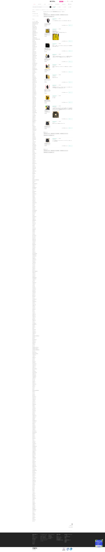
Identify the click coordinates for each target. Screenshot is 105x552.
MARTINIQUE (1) (34, 339)
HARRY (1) (33, 405)
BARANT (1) (33, 462)
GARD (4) (33, 196)
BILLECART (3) (34, 235)
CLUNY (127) (34, 30)
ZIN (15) (33, 74)
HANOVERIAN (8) (34, 112)
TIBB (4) (33, 182)
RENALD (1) (33, 433)
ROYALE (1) (33, 409)
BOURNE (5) (33, 173)
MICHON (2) (33, 296)
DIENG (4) (33, 192)
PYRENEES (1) (34, 376)
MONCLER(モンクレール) (47, 133)
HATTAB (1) (33, 442)
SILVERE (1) (33, 514)
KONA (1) (33, 460)
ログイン (65, 1)
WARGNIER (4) (34, 191)
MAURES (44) (34, 41)
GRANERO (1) (34, 457)
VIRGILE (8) (33, 116)
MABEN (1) (33, 508)
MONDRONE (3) (34, 254)
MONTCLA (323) (34, 26)
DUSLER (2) (33, 290)
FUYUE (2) (33, 286)
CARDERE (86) (34, 31)
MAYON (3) (33, 243)
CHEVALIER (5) (34, 149)
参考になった (70, 25)
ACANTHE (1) (34, 448)
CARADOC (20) (34, 65)
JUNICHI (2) (33, 268)
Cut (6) (33, 140)
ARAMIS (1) (33, 381)
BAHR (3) (33, 225)
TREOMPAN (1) (34, 509)
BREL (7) (33, 125)
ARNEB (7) (33, 134)
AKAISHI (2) (33, 287)
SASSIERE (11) (34, 92)
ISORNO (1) (33, 429)
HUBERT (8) (33, 117)
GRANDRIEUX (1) (34, 446)
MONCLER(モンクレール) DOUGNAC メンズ (49, 16)
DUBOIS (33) (34, 49)
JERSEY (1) (33, 367)
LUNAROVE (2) (34, 282)
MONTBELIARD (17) (34, 69)
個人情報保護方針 (34, 549)
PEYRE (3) (33, 257)
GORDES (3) (33, 258)
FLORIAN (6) (33, 148)
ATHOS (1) (33, 424)
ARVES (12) (33, 88)
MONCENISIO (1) (34, 432)
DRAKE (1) (33, 423)
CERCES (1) (33, 441)
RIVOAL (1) (33, 386)
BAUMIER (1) (34, 342)
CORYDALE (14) (34, 78)
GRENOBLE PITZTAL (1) (35, 347)
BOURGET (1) (34, 465)
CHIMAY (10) (34, 102)
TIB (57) (33, 36)
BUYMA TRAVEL (50, 536)
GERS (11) (33, 96)
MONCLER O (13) (34, 82)
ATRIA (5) (33, 169)
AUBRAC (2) (33, 305)
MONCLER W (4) (34, 202)
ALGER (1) (33, 358)
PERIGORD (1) (34, 375)
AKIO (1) (33, 518)
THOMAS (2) (33, 333)
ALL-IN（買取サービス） (50, 537)
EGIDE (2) (33, 325)
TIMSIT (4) (33, 186)
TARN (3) (33, 215)
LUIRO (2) (33, 285)
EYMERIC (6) (34, 144)
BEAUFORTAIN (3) (34, 253)
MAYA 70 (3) (33, 263)
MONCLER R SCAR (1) (35, 353)
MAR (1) (33, 389)
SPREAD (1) (33, 517)
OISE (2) (33, 310)
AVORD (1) (33, 418)
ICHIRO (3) (33, 248)
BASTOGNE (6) (34, 145)
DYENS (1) (33, 394)
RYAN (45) (33, 40)
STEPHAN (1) (34, 410)
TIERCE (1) (33, 385)
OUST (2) (33, 281)
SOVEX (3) (33, 234)
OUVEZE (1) (33, 484)
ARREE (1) (33, 456)
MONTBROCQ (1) (34, 470)
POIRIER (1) (33, 452)
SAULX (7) (33, 135)
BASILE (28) (33, 54)
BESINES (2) (34, 291)
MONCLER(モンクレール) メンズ (64, 133)
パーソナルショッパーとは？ (43, 535)
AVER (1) (33, 499)
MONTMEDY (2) (34, 324)
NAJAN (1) (33, 471)
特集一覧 (33, 535)
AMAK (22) (33, 59)
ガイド (57, 535)
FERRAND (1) (34, 427)
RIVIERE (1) (33, 362)
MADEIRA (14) (34, 77)
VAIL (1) (33, 512)
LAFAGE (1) (33, 428)
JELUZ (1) (33, 476)
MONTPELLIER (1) (34, 372)
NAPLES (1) (33, 414)
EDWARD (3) (34, 229)
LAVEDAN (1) (34, 408)
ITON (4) (33, 177)
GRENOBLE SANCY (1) (35, 348)
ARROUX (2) (33, 272)
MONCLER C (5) (34, 163)
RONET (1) (33, 391)
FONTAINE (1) (34, 371)
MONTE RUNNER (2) (34, 271)
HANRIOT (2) (34, 314)
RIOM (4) (33, 205)
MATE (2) (33, 338)
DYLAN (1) (33, 380)
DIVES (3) (33, 221)
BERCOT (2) (33, 295)
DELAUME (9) (34, 106)
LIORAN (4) (33, 197)
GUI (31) (33, 50)
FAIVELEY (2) (34, 304)
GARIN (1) (33, 419)
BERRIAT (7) (33, 121)
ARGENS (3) (33, 252)
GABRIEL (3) (34, 219)
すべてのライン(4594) (35, 21)
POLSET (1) (33, 475)
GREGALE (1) (34, 461)
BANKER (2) (33, 309)
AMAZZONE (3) (34, 216)
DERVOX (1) (33, 495)
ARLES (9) (33, 107)
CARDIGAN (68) (34, 35)
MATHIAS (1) (34, 361)
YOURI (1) (33, 356)
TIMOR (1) (33, 504)
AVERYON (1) (34, 481)
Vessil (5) (33, 164)
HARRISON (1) (34, 404)
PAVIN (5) (33, 172)
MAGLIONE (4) (34, 211)
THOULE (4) (33, 201)
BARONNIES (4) (34, 187)
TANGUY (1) (33, 366)
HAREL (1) (33, 513)
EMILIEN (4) (33, 181)
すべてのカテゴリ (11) (35, 13)
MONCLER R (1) (34, 352)
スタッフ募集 (66, 535)
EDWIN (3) (33, 230)
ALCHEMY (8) (34, 111)
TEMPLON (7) (34, 126)
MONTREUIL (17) (34, 68)
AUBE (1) (33, 490)
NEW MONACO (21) (34, 63)
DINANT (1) (33, 343)
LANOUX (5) (33, 158)
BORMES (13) (34, 79)
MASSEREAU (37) (34, 46)
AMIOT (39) (33, 45)
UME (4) (33, 178)
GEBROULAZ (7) (34, 129)
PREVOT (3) (33, 238)
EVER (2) (33, 334)
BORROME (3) (34, 220)
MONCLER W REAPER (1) (35, 390)
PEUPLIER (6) (34, 139)
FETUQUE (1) (34, 447)
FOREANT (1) (34, 480)
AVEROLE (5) (34, 168)
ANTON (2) (33, 306)
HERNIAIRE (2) (34, 301)
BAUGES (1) (33, 438)
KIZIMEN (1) (33, 503)
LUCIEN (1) (33, 400)
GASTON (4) (33, 206)
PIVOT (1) (33, 479)
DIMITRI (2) (33, 337)
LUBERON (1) (34, 377)
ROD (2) (33, 328)
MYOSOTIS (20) (34, 64)
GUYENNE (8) (34, 115)
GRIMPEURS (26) (34, 55)
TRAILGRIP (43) (34, 44)
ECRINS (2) (33, 276)
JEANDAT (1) (34, 399)
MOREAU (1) (34, 357)
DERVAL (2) (33, 315)
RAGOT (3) (33, 267)
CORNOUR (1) (34, 498)
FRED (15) (33, 73)
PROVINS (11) (34, 97)
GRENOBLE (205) (34, 27)
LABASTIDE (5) (34, 153)
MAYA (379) (33, 25)
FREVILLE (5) (34, 167)
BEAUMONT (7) (34, 120)
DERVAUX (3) (34, 239)
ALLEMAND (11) (34, 93)
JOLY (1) (33, 500)
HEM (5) (33, 150)
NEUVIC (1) (33, 437)
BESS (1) (33, 494)
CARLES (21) (34, 60)
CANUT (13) (33, 83)
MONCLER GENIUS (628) (35, 22)
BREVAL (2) (33, 319)
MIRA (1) (33, 489)
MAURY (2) (33, 300)
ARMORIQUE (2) (34, 277)
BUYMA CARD (49, 535)
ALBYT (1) (33, 485)
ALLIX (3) (33, 233)
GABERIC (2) (34, 320)
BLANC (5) (33, 154)
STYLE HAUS (49, 538)
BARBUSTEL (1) (34, 466)
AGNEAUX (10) (34, 98)
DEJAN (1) (33, 413)
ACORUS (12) (34, 87)
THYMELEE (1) (34, 443)
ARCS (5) (33, 159)
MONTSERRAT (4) (34, 210)
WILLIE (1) (33, 395)
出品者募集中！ (61, 1)
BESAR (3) (33, 249)
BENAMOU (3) (34, 244)
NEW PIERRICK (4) (34, 183)
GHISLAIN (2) (34, 329)
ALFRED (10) (34, 101)
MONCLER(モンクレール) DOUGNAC (55, 133)
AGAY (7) (33, 131)
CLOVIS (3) (33, 224)
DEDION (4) (33, 200)
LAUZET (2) (33, 273)
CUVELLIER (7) (34, 130)
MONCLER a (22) (34, 58)
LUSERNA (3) (34, 262)
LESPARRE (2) (34, 323)
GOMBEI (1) (33, 451)
